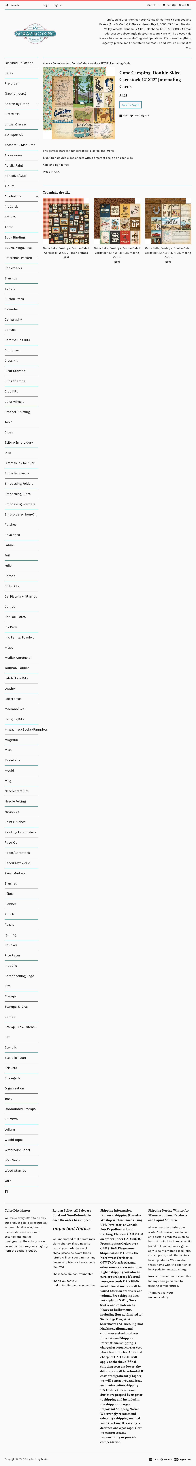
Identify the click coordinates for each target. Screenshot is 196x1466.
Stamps (11, 996)
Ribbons (11, 966)
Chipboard (12, 350)
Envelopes (12, 535)
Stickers (11, 1068)
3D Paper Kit (14, 135)
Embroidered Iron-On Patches (20, 519)
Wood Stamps (15, 1171)
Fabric (9, 545)
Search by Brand (21, 104)
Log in (46, 5)
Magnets (11, 740)
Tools (8, 1099)
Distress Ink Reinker (19, 463)
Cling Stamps (15, 381)
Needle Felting (15, 801)
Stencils (11, 1047)
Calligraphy (13, 319)
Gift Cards (12, 114)
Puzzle (9, 925)
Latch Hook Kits (16, 678)
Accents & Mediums (20, 145)
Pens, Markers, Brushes (15, 878)
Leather (10, 689)
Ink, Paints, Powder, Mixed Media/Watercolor (19, 647)
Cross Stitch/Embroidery (19, 437)
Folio (8, 566)
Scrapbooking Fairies (36, 1459)
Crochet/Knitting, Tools (18, 417)
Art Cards (12, 207)
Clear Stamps (15, 371)
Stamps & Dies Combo (16, 1012)
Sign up (58, 5)
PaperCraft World (17, 863)
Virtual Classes (16, 124)
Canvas (10, 330)
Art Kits (10, 217)
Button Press (14, 299)
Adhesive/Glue (15, 176)
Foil (7, 555)
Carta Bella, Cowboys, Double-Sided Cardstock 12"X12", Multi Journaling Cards (168, 252)
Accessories (13, 155)
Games (10, 576)
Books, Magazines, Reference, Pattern (21, 253)
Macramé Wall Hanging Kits (15, 714)
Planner (10, 904)
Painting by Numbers (20, 832)
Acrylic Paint (14, 165)
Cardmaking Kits (17, 340)
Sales (9, 73)
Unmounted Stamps (20, 1109)
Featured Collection (19, 63)
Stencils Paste (15, 1058)
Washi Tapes (14, 1140)
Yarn (8, 1181)
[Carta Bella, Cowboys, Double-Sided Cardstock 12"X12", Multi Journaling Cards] (168, 221)
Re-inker (11, 945)
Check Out (185, 5)
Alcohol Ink (21, 196)
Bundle (10, 289)
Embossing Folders (19, 484)
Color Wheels (14, 402)
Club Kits (11, 391)
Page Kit (11, 843)
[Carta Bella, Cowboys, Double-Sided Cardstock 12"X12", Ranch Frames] (66, 221)
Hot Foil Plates (15, 617)
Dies (8, 453)
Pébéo (9, 894)
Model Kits (12, 760)
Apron (9, 227)
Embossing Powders (20, 504)
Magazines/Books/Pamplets (21, 729)
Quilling (10, 935)
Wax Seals (12, 1160)
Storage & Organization (14, 1083)
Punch (9, 914)
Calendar (11, 309)
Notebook (12, 812)
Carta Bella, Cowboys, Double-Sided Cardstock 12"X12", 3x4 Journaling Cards (117, 252)
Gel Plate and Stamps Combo (21, 601)
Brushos (11, 278)
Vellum (10, 1129)
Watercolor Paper (17, 1150)
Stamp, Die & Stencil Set (20, 1032)
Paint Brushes (15, 822)
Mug (8, 781)
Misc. (8, 750)
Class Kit (11, 361)
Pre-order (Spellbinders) (15, 88)
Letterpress (13, 699)
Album (10, 186)
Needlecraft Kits (17, 791)
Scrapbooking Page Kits (19, 981)
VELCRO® (12, 1119)
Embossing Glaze (18, 494)
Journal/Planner (17, 668)
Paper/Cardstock (17, 853)
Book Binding (15, 237)
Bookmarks (13, 268)
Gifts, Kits (12, 586)
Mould (9, 771)
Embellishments (17, 473)
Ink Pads (11, 627)
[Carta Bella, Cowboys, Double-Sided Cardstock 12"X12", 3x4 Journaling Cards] (117, 221)
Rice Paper (12, 955)
